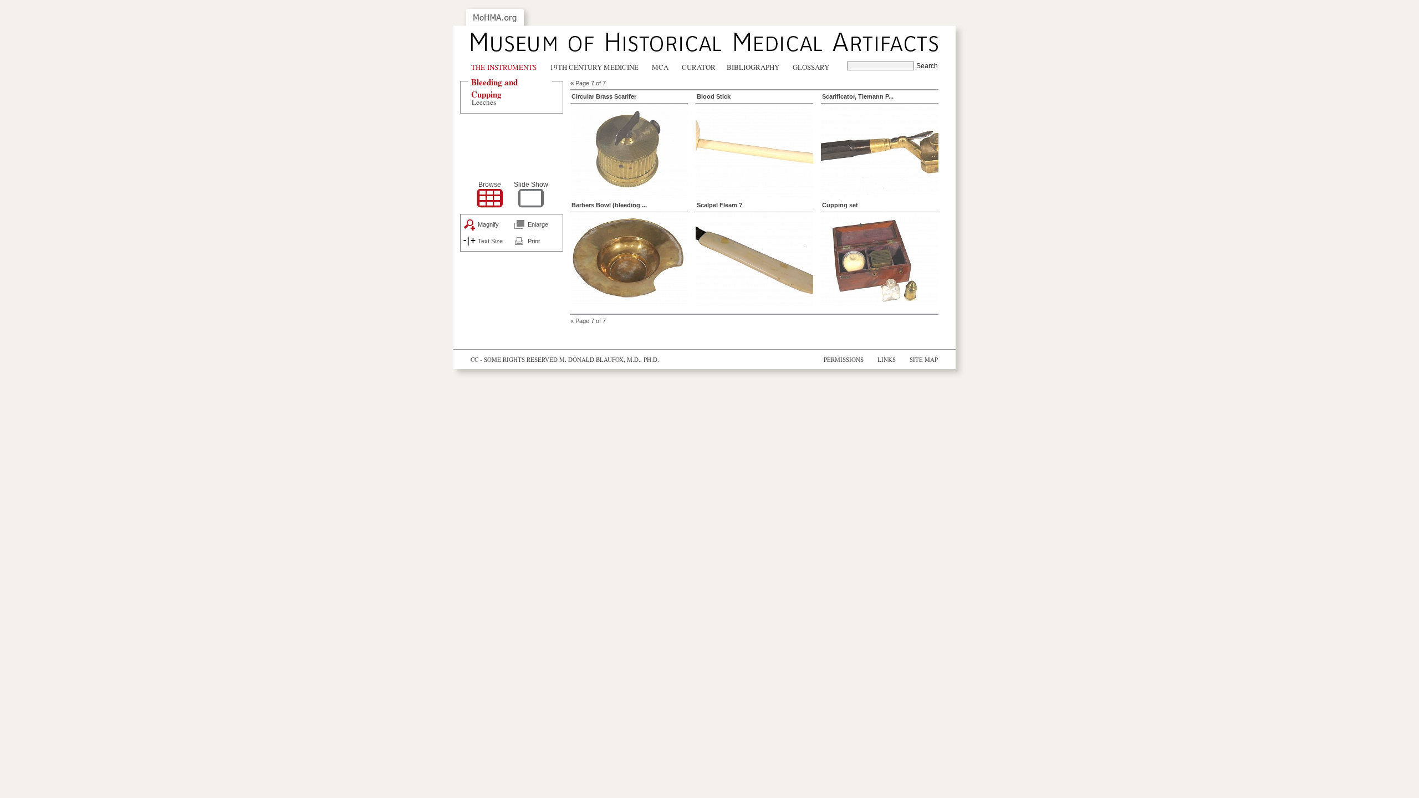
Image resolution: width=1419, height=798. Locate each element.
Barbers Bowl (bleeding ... (609, 205)
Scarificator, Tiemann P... (858, 96)
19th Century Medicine (594, 67)
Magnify (488, 224)
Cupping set (840, 205)
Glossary (811, 67)
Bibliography (753, 67)
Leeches (484, 102)
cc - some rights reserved (514, 359)
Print (534, 241)
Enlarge (538, 224)
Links (886, 359)
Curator (699, 67)
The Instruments (504, 67)
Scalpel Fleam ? (720, 205)
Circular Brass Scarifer (603, 96)
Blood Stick (714, 96)
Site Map (924, 359)
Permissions (844, 359)
